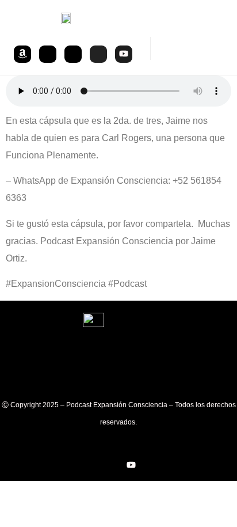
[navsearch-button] (161, 48)
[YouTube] (123, 54)
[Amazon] (22, 54)
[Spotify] (47, 54)
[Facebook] (73, 54)
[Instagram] (98, 54)
